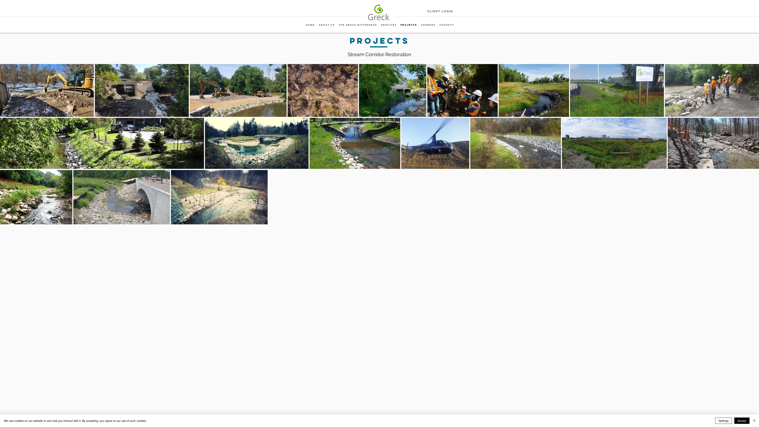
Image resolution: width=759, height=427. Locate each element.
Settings (723, 421)
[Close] (754, 421)
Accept (742, 421)
